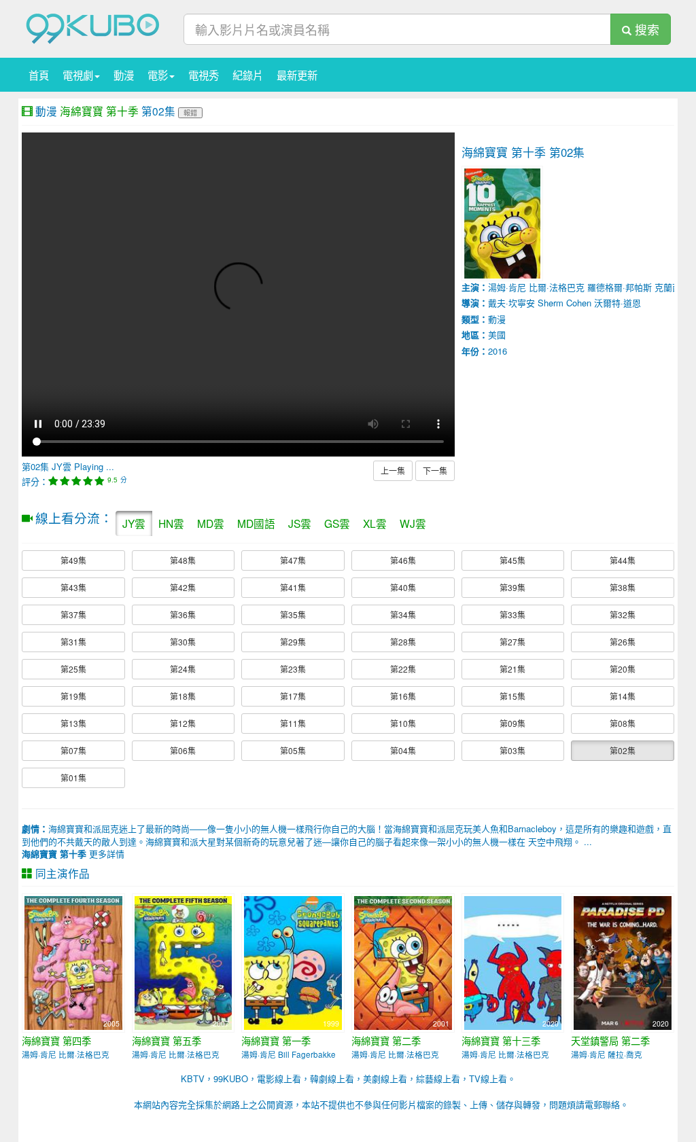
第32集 (623, 614)
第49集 (73, 560)
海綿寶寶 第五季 (166, 1041)
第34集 (403, 614)
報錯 (190, 112)
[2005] (73, 961)
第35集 (293, 614)
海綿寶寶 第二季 (386, 1041)
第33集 (512, 614)
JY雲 (133, 523)
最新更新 (297, 74)
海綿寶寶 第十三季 (501, 1041)
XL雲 (375, 523)
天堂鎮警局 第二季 (610, 1041)
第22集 (403, 669)
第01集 (73, 777)
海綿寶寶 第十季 (99, 110)
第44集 (623, 560)
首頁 (39, 74)
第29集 (293, 641)
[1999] (293, 961)
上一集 (393, 470)
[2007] (183, 961)
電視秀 (203, 74)
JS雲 (299, 523)
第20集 (623, 669)
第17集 (293, 696)
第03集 (512, 750)
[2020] (513, 961)
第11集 (293, 723)
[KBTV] (93, 27)
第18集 (183, 696)
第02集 (623, 750)
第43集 (73, 587)
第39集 (512, 587)
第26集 (623, 641)
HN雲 (171, 523)
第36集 (183, 614)
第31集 (73, 641)
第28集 (403, 641)
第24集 (183, 669)
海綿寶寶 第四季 (56, 1041)
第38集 (623, 587)
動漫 (124, 74)
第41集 (293, 587)
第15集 (512, 696)
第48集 (183, 560)
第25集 (73, 669)
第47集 (293, 560)
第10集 (403, 723)
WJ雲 (413, 523)
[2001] (403, 961)
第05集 (293, 750)
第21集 (512, 669)
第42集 (183, 587)
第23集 (293, 669)
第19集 (73, 696)
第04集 (403, 750)
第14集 (623, 696)
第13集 (73, 723)
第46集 (403, 560)
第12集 (183, 723)
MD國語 (256, 523)
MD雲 (210, 523)
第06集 (183, 750)
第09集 (512, 723)
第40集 (403, 587)
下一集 (435, 470)
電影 (157, 74)
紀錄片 (247, 74)
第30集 (183, 641)
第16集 (403, 696)
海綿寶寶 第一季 (276, 1041)
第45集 (512, 560)
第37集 (73, 614)
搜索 (645, 29)
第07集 (73, 750)
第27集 (512, 641)
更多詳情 (73, 853)
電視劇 (78, 74)
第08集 (623, 723)
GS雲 (337, 523)
